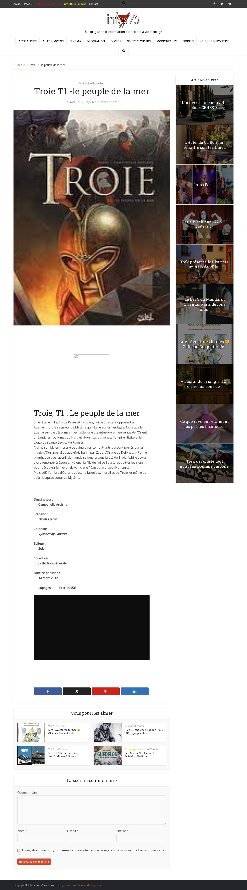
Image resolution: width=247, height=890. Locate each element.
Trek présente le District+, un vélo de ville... (204, 264)
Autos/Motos (53, 41)
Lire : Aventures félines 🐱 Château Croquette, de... (64, 731)
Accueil (21, 65)
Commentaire (27, 792)
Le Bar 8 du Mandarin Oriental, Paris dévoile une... (205, 304)
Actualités (28, 41)
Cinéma (75, 41)
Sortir (188, 41)
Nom (22, 831)
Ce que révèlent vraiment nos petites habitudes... (204, 424)
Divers (116, 41)
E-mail (72, 831)
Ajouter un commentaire (101, 102)
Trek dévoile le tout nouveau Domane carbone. (204, 464)
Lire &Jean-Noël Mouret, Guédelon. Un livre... (139, 754)
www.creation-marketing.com (84, 885)
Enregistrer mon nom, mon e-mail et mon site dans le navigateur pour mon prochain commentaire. (93, 850)
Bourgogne (130, 749)
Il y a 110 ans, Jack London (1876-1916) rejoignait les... (144, 731)
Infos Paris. (204, 184)
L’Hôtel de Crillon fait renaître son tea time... (205, 145)
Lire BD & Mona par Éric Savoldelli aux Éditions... (63, 754)
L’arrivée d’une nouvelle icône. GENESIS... (205, 105)
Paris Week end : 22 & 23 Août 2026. (204, 224)
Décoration (96, 41)
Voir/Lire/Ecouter (214, 41)
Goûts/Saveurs (139, 41)
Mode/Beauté (167, 41)
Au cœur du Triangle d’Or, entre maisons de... (204, 384)
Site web (122, 831)
